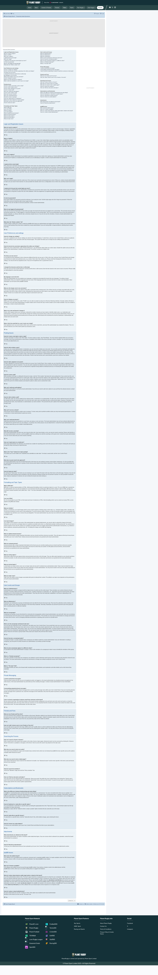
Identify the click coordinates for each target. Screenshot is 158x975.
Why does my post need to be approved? (13, 101)
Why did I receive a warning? (10, 97)
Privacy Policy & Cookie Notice (107, 933)
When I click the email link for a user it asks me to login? (16, 80)
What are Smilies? (8, 110)
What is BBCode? (8, 107)
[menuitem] (12, 14)
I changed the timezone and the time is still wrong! (15, 73)
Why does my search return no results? (49, 83)
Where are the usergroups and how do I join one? (51, 57)
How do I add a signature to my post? (12, 88)
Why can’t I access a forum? (10, 94)
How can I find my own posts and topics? (49, 87)
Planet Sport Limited (90, 958)
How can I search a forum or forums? (48, 82)
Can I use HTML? (8, 108)
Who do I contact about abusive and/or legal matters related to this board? (56, 110)
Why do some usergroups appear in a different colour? (52, 60)
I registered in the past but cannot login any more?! (15, 60)
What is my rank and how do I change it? (13, 79)
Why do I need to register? (10, 53)
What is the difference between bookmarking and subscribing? (54, 92)
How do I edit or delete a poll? (10, 92)
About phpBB (39, 859)
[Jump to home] (33, 2)
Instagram (130, 929)
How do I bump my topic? (9, 102)
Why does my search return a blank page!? (50, 84)
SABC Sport (77, 926)
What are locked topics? (9, 117)
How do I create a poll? (9, 89)
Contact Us (103, 926)
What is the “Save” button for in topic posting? (14, 99)
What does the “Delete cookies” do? (12, 64)
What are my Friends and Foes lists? (48, 75)
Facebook (130, 923)
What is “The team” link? (45, 63)
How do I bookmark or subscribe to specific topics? (51, 93)
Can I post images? (8, 111)
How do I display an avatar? (10, 78)
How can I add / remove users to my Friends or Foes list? (53, 77)
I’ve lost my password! (9, 62)
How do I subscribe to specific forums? (49, 95)
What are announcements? (10, 114)
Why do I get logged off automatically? (12, 63)
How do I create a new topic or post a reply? (13, 85)
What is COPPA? (7, 54)
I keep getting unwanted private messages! (49, 69)
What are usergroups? (45, 56)
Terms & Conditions (105, 929)
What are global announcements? (11, 113)
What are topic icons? (9, 118)
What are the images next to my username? (13, 76)
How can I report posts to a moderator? (12, 98)
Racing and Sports (79, 929)
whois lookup (34, 878)
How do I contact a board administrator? (49, 112)
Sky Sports (77, 923)
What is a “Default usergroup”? (47, 62)
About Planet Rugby (106, 923)
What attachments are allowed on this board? (50, 101)
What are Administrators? (45, 53)
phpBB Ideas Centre (9, 868)
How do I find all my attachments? (47, 103)
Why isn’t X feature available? (46, 109)
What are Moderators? (45, 54)
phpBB (21, 281)
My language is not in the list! (10, 75)
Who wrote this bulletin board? (47, 107)
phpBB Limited (45, 857)
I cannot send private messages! (47, 68)
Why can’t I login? (8, 59)
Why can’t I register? (8, 56)
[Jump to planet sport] (54, 2)
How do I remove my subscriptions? (48, 96)
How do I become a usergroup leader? (48, 59)
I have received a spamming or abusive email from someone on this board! (56, 71)
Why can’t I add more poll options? (11, 91)
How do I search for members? (47, 86)
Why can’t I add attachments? (10, 95)
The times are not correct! (9, 72)
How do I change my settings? (10, 69)
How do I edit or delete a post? (10, 87)
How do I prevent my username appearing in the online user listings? (19, 71)
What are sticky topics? (9, 115)
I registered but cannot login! (10, 57)
